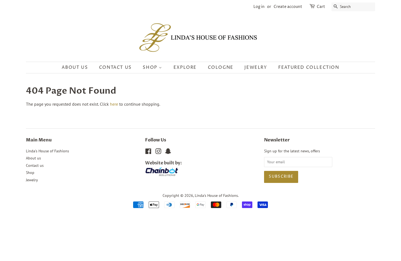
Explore (185, 67)
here (114, 104)
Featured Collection (308, 67)
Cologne (221, 67)
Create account (288, 6)
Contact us (115, 67)
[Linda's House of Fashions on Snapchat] (168, 152)
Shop (151, 67)
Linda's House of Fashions (47, 151)
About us (75, 67)
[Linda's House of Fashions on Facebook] (148, 152)
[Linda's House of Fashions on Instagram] (158, 152)
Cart (321, 6)
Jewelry (255, 67)
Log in (259, 6)
